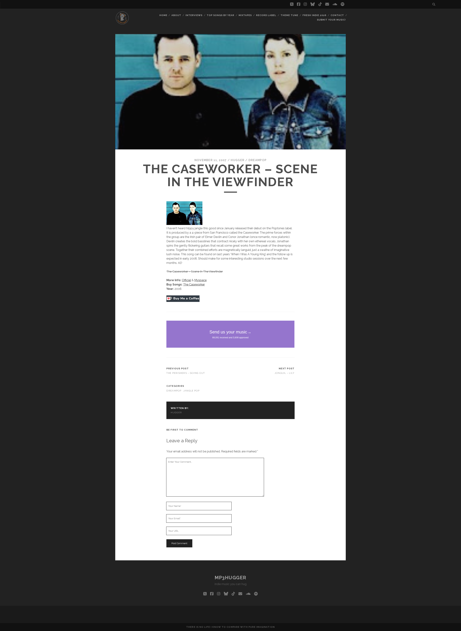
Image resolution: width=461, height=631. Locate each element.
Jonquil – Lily (285, 373)
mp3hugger (230, 577)
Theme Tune (289, 15)
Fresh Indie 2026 (314, 15)
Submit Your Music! (331, 19)
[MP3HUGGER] (122, 23)
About (176, 15)
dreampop (258, 160)
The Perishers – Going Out (185, 373)
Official (186, 280)
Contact (337, 15)
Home (163, 15)
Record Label (266, 15)
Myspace (200, 280)
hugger (237, 160)
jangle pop (191, 390)
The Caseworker (194, 284)
